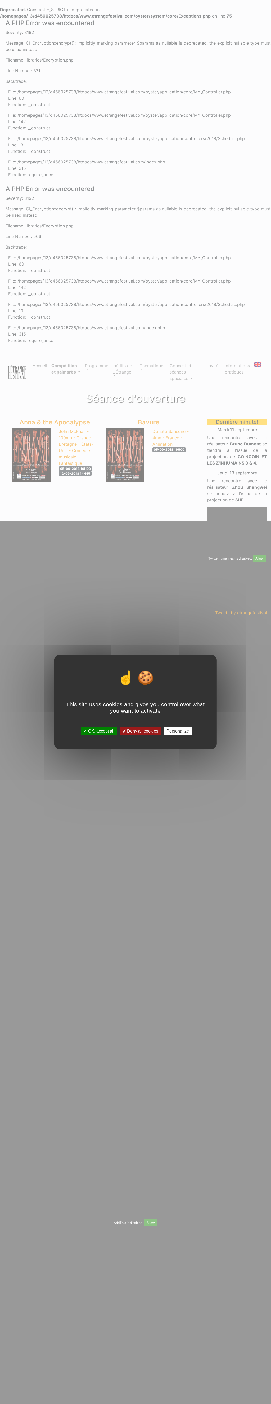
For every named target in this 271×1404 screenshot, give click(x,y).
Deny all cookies (142, 731)
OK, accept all (100, 731)
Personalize (177, 731)
